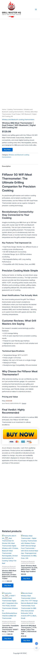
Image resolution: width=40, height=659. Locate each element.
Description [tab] (6, 166)
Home (4, 109)
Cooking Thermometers (15, 109)
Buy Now (7, 150)
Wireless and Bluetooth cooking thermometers (18, 120)
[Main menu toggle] (36, 9)
